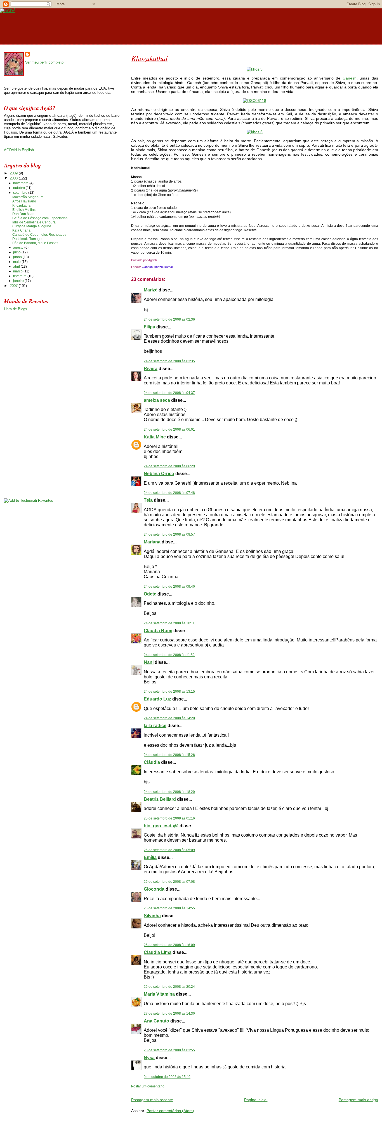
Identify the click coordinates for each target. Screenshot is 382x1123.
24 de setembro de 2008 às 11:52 (169, 655)
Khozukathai (149, 58)
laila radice (155, 725)
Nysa (149, 1057)
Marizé (150, 290)
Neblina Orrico (159, 473)
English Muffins (24, 209)
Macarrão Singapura (28, 197)
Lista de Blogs (15, 309)
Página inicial (255, 1100)
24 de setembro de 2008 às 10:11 (169, 623)
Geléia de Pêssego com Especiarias (39, 218)
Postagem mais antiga (358, 1100)
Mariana (152, 542)
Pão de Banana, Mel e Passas (35, 243)
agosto (18, 247)
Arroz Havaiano (24, 201)
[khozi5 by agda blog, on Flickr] (255, 132)
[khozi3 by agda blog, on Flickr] (255, 69)
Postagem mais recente (152, 1100)
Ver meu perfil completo (44, 62)
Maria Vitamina (159, 994)
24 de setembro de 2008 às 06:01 (169, 429)
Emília (150, 857)
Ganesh (350, 78)
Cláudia (152, 762)
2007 (14, 286)
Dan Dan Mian (23, 214)
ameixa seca (157, 400)
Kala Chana (21, 230)
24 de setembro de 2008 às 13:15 (169, 692)
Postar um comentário (147, 1086)
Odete (150, 594)
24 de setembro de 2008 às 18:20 (169, 792)
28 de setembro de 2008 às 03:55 (169, 1050)
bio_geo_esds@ (161, 825)
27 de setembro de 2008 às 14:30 (169, 1013)
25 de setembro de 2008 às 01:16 (169, 818)
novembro (21, 183)
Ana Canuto (156, 1021)
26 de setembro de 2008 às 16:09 (169, 945)
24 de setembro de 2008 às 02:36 (169, 319)
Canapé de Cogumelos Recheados (39, 234)
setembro (20, 193)
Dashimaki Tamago (27, 239)
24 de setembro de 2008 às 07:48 (169, 493)
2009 (14, 173)
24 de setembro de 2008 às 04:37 (169, 393)
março (18, 271)
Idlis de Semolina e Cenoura (34, 222)
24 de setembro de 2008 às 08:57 (169, 534)
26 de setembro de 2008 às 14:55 (169, 908)
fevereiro (20, 276)
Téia (148, 500)
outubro (19, 188)
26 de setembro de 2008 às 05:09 (169, 850)
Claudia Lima (157, 952)
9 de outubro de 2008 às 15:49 (167, 1077)
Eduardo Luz (157, 699)
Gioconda (154, 889)
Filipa (149, 326)
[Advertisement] (196, 1091)
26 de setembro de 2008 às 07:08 (169, 882)
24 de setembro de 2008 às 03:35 (169, 361)
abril (17, 267)
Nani (149, 662)
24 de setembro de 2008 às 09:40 (169, 587)
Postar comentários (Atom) (170, 1110)
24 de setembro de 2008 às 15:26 (169, 755)
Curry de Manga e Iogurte (31, 226)
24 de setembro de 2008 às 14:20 (169, 718)
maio (17, 262)
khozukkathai (163, 267)
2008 (14, 178)
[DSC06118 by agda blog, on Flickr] (254, 100)
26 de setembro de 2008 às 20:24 (169, 987)
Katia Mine (155, 437)
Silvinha (152, 915)
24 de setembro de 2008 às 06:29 (169, 466)
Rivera (150, 368)
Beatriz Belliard (160, 799)
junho (18, 257)
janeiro (19, 281)
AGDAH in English (19, 150)
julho (17, 252)
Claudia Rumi (158, 630)
